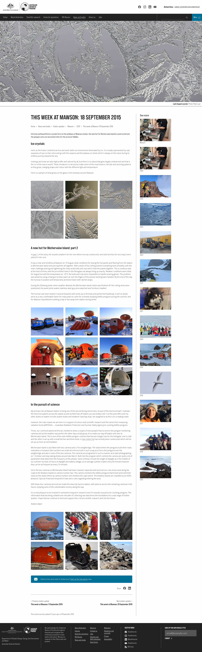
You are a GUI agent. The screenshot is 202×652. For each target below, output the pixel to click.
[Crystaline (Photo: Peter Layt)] (116, 195)
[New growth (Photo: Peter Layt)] (47, 225)
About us (92, 17)
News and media (79, 17)
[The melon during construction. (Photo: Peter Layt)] (47, 556)
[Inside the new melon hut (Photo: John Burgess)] (47, 381)
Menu (195, 17)
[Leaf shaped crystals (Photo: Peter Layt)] (47, 195)
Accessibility (108, 639)
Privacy (106, 636)
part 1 (35, 254)
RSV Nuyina (66, 17)
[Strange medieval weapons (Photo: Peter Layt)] (81, 225)
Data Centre (94, 642)
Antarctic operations (51, 17)
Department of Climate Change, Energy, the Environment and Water (20, 639)
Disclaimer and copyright (109, 632)
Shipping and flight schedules (95, 638)
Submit (167, 638)
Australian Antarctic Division (11, 644)
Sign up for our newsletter (175, 628)
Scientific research (33, 17)
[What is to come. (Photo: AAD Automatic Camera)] (116, 556)
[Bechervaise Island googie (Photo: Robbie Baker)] (47, 526)
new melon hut (88, 439)
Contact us (93, 631)
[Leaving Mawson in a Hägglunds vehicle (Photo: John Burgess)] (47, 321)
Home (5, 17)
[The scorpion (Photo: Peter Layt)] (81, 195)
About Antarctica (17, 17)
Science (77, 631)
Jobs (100, 17)
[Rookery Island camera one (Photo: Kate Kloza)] (116, 526)
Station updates (59, 126)
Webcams (107, 628)
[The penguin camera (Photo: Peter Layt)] (81, 556)
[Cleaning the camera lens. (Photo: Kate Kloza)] (81, 526)
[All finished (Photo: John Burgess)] (81, 381)
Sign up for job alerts (79, 579)
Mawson (71, 126)
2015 (78, 126)
